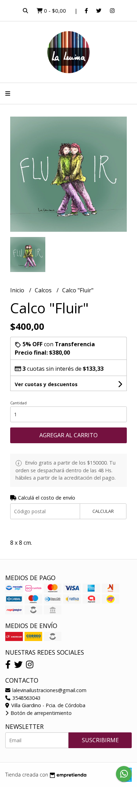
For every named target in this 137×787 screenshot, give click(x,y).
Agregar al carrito (68, 435)
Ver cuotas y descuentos (46, 384)
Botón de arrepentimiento (40, 713)
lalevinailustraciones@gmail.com (48, 690)
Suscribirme (100, 740)
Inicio (18, 290)
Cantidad (18, 402)
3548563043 (25, 698)
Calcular (103, 511)
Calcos (44, 290)
